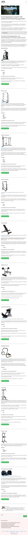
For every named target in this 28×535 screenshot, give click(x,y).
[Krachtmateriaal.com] (3, 1)
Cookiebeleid (7, 531)
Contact (17, 532)
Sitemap (25, 531)
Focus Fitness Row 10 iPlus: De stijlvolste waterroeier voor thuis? (10, 522)
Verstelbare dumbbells (4, 476)
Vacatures (11, 532)
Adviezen (3, 531)
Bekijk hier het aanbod (5, 128)
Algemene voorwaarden (12, 531)
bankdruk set (4, 277)
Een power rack (3, 103)
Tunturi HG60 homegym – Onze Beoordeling (7, 525)
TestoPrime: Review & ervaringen (6, 527)
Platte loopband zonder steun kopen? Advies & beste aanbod (10, 526)
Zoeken (2, 514)
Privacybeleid (21, 531)
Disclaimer (17, 531)
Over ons (14, 532)
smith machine (4, 192)
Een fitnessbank (3, 235)
